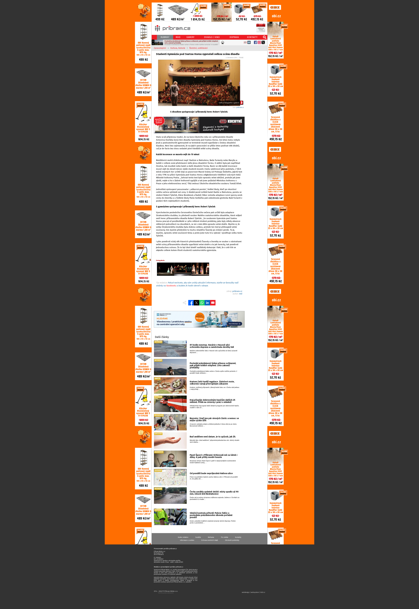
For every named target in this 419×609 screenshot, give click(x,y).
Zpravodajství (160, 48)
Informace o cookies (187, 540)
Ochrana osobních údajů (209, 540)
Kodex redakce (183, 537)
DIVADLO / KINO (212, 37)
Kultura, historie (177, 48)
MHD (178, 37)
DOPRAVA (234, 37)
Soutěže (198, 537)
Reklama (211, 537)
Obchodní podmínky (232, 540)
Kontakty (238, 537)
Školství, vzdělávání (198, 48)
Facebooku (171, 285)
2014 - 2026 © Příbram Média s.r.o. (166, 592)
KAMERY (190, 37)
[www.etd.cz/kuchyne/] (199, 125)
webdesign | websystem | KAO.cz (253, 592)
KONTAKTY (252, 37)
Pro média (224, 537)
